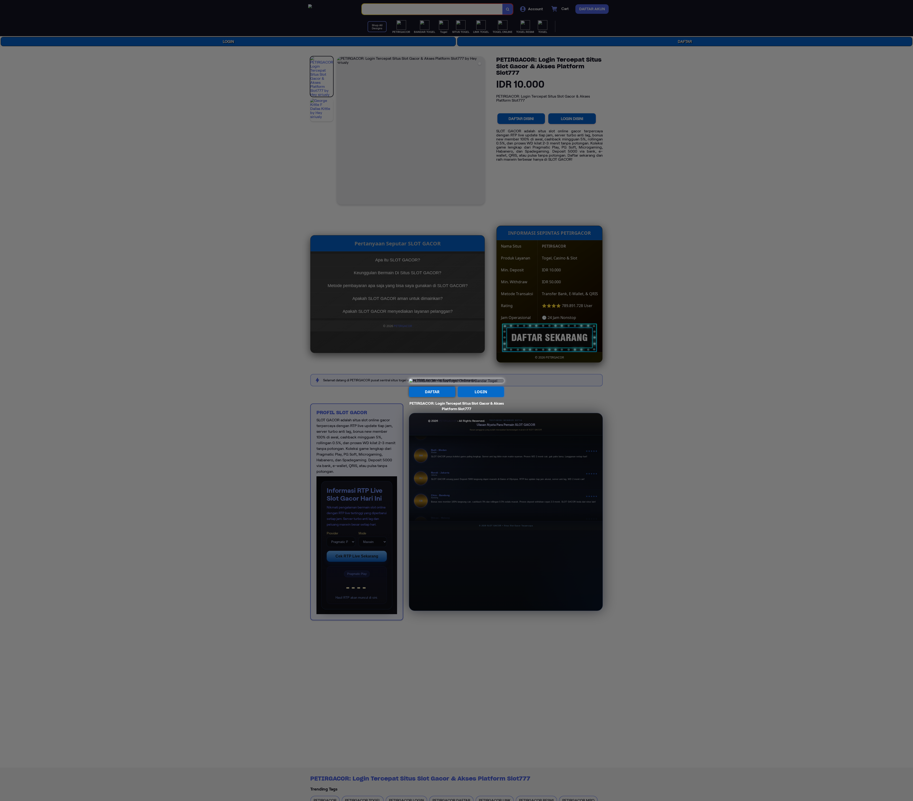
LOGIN (481, 391)
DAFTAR (432, 391)
